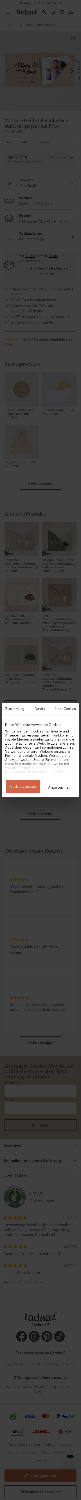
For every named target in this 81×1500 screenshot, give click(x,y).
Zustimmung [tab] (14, 709)
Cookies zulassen (23, 786)
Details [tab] (40, 709)
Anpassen (55, 787)
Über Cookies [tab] (65, 709)
